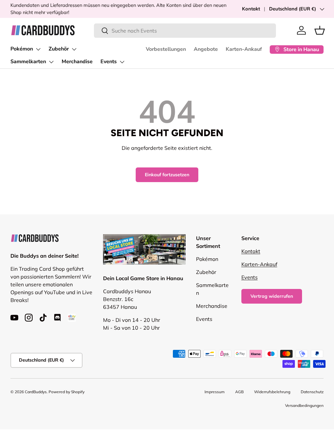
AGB (239, 391)
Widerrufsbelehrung (272, 391)
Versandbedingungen (304, 405)
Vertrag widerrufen (271, 296)
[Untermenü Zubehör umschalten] (74, 49)
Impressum (215, 391)
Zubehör (59, 48)
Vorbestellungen (166, 49)
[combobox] (185, 30)
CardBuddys (36, 391)
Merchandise (77, 61)
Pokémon (21, 48)
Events (108, 61)
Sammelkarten (28, 61)
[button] (319, 30)
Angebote (206, 49)
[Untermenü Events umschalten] (122, 62)
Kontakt (251, 9)
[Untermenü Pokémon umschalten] (38, 49)
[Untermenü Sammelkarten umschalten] (51, 62)
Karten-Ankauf (244, 49)
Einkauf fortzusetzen (167, 175)
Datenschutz (312, 391)
